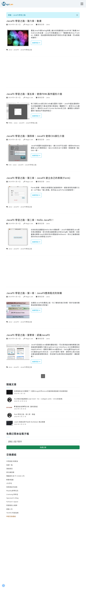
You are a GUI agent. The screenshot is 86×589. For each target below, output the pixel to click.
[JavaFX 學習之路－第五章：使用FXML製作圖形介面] (17, 111)
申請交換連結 (11, 516)
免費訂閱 (43, 447)
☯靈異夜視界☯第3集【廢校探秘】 (26, 406)
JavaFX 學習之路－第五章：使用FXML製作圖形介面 (34, 93)
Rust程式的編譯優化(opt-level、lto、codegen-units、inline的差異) (38, 399)
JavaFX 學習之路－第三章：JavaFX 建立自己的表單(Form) (38, 177)
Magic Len (29, 24)
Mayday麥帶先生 (12, 490)
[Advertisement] (43, 72)
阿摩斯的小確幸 (11, 505)
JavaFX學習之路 (26, 50)
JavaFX (16, 50)
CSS (9, 165)
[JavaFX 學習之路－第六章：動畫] (17, 37)
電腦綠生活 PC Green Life (15, 476)
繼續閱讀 (35, 43)
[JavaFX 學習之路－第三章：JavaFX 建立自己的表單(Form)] (17, 194)
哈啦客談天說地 (11, 487)
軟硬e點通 (10, 480)
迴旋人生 (9, 509)
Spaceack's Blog (12, 498)
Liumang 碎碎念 (12, 494)
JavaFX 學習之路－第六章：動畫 (24, 20)
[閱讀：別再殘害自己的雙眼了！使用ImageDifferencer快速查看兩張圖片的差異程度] (9, 392)
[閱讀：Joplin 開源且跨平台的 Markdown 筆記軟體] (9, 423)
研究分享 (41, 24)
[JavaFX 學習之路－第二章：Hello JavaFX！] (17, 237)
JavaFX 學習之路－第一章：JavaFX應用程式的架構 (34, 293)
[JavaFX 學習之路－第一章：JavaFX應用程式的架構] (17, 310)
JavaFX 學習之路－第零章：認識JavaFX (28, 334)
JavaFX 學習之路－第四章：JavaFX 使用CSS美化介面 (35, 135)
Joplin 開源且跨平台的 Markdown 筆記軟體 (29, 422)
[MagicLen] (6, 3)
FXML (10, 123)
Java (48, 24)
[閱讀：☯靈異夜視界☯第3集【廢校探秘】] (9, 407)
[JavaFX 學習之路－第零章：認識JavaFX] (17, 352)
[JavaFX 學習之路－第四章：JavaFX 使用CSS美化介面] (17, 153)
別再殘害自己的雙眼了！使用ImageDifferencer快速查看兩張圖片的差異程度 (41, 391)
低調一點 (9, 465)
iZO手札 (9, 483)
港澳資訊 (9, 468)
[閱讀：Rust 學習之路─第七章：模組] (9, 415)
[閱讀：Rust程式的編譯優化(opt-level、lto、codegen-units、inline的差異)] (9, 400)
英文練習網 (10, 472)
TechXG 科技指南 (12, 513)
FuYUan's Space (12, 502)
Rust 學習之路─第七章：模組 (24, 414)
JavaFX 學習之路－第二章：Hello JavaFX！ (30, 219)
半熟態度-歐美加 (12, 461)
